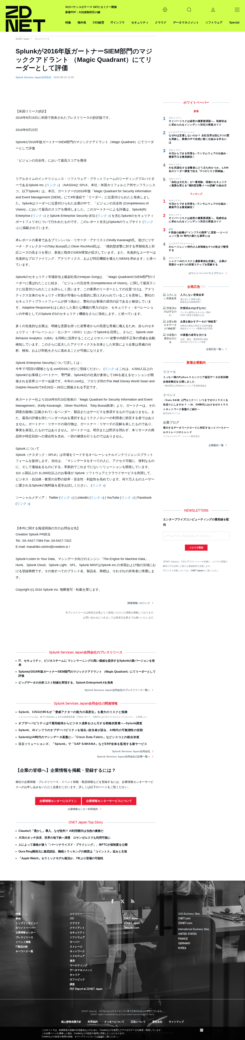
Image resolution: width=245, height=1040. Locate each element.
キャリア (75, 974)
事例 (18, 918)
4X (125, 913)
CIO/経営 (98, 22)
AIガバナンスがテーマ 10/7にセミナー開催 (91, 6)
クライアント (77, 927)
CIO (72, 918)
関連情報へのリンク (139, 603)
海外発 (81, 22)
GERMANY (184, 943)
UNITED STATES (187, 933)
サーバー (75, 941)
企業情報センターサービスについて (109, 800)
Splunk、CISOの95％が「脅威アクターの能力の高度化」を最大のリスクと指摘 (73, 711)
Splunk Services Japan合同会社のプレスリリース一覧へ (117, 690)
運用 (72, 960)
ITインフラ (118, 22)
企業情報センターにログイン (58, 800)
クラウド (160, 22)
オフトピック (77, 979)
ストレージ (76, 946)
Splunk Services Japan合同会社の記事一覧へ (123, 756)
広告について (138, 1021)
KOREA (182, 948)
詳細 (100, 1036)
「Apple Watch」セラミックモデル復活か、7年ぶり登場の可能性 (60, 858)
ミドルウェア (77, 955)
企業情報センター (26, 932)
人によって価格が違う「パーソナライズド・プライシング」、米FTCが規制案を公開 (73, 844)
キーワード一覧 (24, 951)
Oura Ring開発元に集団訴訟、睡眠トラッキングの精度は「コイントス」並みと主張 (72, 851)
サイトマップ (176, 1021)
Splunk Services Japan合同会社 (33, 77)
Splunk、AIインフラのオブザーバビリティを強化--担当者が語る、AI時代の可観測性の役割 (80, 730)
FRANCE (183, 938)
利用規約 (93, 1021)
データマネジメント (186, 22)
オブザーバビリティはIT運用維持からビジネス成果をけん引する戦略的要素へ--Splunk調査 (80, 723)
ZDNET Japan (22, 39)
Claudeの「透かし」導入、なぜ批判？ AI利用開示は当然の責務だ (60, 830)
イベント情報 (23, 941)
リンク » (52, 185)
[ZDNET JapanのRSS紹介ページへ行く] (132, 901)
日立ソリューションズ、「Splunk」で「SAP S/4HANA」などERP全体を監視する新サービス (82, 743)
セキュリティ (140, 22)
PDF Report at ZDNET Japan (86, 988)
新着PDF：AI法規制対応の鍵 (82, 12)
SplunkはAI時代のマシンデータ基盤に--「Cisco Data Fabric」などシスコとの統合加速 (78, 737)
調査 (72, 984)
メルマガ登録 (196, 547)
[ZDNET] (33, 16)
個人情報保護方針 (71, 1021)
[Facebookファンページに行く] (112, 901)
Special (234, 22)
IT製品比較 (22, 946)
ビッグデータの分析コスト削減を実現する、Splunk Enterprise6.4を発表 (65, 682)
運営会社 (157, 1021)
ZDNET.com (185, 923)
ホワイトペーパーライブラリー (206, 273)
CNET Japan (197, 570)
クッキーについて (114, 1021)
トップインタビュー (27, 923)
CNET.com (184, 918)
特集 (68, 22)
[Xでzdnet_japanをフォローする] (122, 901)
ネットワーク (77, 951)
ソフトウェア (214, 22)
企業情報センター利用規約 (83, 809)
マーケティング (78, 965)
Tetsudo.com (131, 927)
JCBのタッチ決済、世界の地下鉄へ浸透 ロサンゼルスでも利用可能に (64, 837)
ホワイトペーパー (26, 927)
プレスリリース (42, 39)
